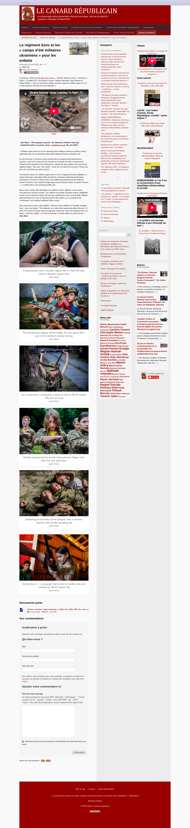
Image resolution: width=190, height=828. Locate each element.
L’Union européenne (40, 27)
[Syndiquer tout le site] (95, 811)
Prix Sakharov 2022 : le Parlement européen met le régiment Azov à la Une (115, 169)
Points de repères (60, 27)
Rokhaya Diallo (109, 387)
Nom (24, 646)
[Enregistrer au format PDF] (21, 72)
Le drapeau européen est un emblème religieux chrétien (112, 262)
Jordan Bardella (108, 360)
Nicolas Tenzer (118, 374)
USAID (113, 393)
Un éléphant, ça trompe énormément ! (86, 27)
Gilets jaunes (106, 301)
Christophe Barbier (112, 332)
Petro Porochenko (110, 214)
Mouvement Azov (110, 211)
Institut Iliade (115, 354)
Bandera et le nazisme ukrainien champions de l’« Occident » (114, 146)
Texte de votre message (32, 694)
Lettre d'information (106, 789)
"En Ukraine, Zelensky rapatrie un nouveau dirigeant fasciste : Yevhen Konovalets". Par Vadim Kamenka (151, 277)
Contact (92, 789)
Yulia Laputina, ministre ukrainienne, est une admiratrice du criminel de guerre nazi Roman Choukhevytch (115, 137)
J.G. (45, 64)
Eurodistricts (108, 345)
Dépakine (120, 338)
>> (129, 234)
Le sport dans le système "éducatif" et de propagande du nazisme (115, 189)
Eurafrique (121, 343)
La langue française (109, 305)
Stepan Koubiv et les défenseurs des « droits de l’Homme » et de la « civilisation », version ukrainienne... (115, 88)
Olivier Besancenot (110, 324)
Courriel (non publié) (30, 656)
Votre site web (27, 666)
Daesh (113, 338)
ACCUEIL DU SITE (29, 38)
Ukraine (106, 218)
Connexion (25, 3)
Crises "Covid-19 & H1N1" (124, 33)
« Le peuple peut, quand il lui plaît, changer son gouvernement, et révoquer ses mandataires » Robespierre (95, 796)
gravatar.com (27, 679)
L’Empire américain (43, 33)
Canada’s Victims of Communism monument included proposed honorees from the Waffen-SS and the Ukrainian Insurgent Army (150, 324)
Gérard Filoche (109, 348)
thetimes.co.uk (58, 145)
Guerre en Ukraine (147, 33)
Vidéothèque (108, 221)
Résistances (26, 33)
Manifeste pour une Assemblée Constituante (113, 255)
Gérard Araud (122, 346)
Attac (110, 327)
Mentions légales (95, 801)
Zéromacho (122, 396)
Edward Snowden (109, 340)
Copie (54, 134)
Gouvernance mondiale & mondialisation (122, 27)
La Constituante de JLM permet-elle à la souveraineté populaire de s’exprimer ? (152, 71)
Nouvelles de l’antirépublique (98, 33)
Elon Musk (122, 340)
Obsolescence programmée (109, 377)
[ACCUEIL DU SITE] (95, 14)
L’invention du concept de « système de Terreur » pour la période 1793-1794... (113, 276)
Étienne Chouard (107, 343)
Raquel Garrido (110, 384)
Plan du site (80, 789)
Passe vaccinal (109, 379)
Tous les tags (104, 320)
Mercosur (103, 371)
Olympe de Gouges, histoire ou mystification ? (113, 284)
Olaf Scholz (124, 377)
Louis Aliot (111, 363)
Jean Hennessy (119, 357)
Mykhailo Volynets (109, 372)
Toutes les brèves (143, 267)
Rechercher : (104, 230)
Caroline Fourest (119, 329)
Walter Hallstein (123, 393)
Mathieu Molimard (118, 368)
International (148, 27)
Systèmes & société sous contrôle (68, 33)
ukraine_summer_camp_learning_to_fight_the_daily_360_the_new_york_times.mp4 (64, 609)
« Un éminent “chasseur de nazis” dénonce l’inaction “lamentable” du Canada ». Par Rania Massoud (115, 111)
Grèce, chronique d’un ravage (113, 269)
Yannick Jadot (108, 396)
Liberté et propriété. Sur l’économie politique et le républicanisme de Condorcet (115, 293)
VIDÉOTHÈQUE (107, 310)
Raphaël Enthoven (116, 382)
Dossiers (25, 27)
